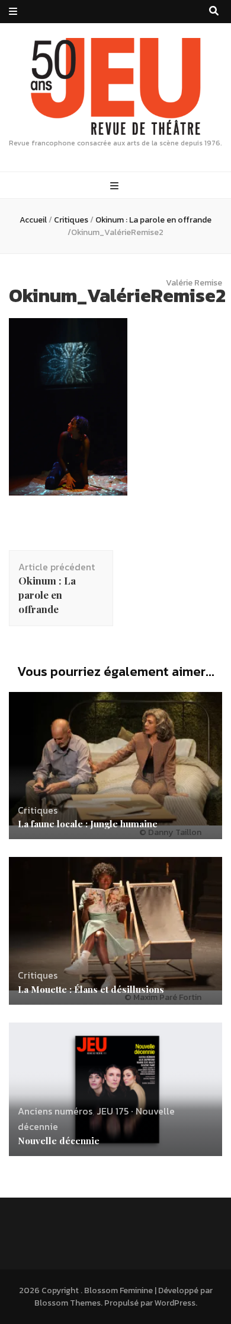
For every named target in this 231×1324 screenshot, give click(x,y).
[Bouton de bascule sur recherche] (214, 11)
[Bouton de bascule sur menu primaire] (115, 186)
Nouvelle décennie (59, 1141)
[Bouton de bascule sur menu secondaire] (13, 12)
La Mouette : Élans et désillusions (91, 989)
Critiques (71, 220)
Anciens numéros (55, 1111)
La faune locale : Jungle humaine (88, 824)
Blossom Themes (67, 1303)
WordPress (175, 1303)
